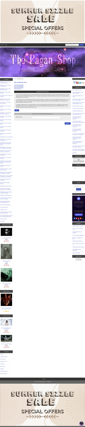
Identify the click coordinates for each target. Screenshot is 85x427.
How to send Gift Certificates (19, 85)
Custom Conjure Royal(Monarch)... (79, 235)
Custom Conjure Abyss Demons (6, 261)
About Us (2, 354)
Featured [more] (6, 315)
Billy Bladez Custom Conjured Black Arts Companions (5, 113)
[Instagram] (76, 218)
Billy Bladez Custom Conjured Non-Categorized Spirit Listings (5, 148)
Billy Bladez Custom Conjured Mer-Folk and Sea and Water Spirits (5, 143)
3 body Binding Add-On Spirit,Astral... (77, 250)
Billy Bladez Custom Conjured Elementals (5, 130)
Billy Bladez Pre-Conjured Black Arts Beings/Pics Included (6, 173)
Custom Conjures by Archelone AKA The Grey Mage (5, 198)
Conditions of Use (3, 361)
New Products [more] (6, 224)
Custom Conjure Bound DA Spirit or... (78, 244)
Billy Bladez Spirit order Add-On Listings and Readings (6, 192)
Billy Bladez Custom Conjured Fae (6, 136)
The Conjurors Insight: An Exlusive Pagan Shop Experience (79, 122)
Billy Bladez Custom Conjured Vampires (5, 158)
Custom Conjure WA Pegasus (6, 343)
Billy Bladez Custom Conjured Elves (5, 134)
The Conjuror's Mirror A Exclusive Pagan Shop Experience (79, 146)
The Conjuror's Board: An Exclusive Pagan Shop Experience (77, 130)
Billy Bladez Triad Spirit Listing (5, 195)
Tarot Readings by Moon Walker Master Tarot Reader (6, 213)
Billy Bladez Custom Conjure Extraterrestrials (5, 86)
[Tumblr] (78, 220)
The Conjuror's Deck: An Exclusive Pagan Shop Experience (77, 117)
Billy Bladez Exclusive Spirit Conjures (5, 166)
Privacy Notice (3, 359)
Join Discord (78, 214)
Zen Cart (49, 381)
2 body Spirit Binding (76, 252)
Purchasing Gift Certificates (18, 84)
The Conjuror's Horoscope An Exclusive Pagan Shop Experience (78, 142)
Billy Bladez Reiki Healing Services (5, 183)
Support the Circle (3, 209)
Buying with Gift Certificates (18, 86)
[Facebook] (74, 218)
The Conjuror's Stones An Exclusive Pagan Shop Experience (77, 138)
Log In (6, 44)
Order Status (2, 366)
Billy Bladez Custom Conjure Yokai (5, 106)
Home (2, 44)
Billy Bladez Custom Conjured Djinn (5, 124)
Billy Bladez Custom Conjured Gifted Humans (5, 140)
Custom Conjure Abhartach (6, 237)
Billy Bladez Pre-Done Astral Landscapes (5, 180)
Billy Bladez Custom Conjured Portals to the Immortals (5, 151)
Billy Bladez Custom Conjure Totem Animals (5, 103)
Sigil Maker (75, 152)
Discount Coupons (3, 373)
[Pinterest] (78, 218)
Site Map (2, 368)
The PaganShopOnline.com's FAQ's (78, 96)
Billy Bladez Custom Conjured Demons (5, 120)
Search (78, 182)
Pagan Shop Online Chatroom (78, 106)
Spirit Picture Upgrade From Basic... (78, 238)
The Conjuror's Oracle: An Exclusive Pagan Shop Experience (77, 125)
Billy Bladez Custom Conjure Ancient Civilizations (5, 82)
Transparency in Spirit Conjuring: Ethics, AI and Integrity (78, 100)
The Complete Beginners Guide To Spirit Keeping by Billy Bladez (6, 216)
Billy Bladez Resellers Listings (5, 186)
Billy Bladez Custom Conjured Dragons (5, 127)
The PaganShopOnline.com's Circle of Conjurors (78, 93)
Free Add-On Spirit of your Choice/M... (77, 232)
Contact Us (2, 363)
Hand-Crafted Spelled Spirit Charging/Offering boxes (5, 202)
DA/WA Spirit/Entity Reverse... (78, 241)
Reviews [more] (6, 291)
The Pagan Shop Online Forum (78, 108)
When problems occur (18, 88)
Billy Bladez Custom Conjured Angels (5, 110)
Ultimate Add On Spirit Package (78, 247)
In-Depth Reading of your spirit (78, 225)
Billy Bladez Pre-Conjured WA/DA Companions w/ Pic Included (6, 176)
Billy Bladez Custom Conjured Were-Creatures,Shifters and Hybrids (5, 162)
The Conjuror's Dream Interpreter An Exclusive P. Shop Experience (79, 150)
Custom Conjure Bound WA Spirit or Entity (6, 328)
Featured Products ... (4, 218)
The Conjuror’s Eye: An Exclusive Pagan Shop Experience (79, 114)
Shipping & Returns (3, 356)
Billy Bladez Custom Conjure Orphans (5, 93)
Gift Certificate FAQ (3, 371)
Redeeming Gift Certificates (18, 87)
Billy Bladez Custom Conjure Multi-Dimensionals (5, 89)
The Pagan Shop (41, 381)
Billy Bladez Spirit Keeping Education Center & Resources (5, 189)
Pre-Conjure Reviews (4, 207)
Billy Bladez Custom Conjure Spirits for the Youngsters (5, 100)
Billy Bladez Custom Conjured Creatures (5, 117)
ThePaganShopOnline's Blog (78, 110)
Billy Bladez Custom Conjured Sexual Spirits (5, 155)
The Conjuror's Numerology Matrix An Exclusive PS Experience (79, 134)
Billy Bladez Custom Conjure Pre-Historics (6, 96)
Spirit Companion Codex (77, 89)
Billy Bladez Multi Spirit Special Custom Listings (6, 169)
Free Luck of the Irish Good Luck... (77, 229)
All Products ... (3, 221)
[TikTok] (83, 218)
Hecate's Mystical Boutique (5, 204)
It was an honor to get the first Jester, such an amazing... (6, 308)
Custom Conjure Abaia (6, 283)
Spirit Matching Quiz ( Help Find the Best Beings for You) (78, 103)
